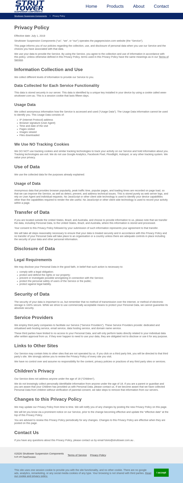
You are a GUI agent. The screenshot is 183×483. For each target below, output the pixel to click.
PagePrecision (29, 457)
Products (115, 6)
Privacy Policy (98, 455)
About (138, 6)
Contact (161, 6)
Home (91, 6)
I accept (161, 472)
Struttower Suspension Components (30, 16)
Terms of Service (77, 455)
